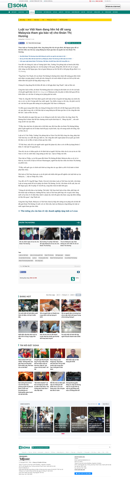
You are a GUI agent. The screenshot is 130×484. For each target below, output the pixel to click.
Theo (50, 266)
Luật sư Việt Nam (23, 255)
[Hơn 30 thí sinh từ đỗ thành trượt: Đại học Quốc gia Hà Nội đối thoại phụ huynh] (49, 327)
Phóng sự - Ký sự (52, 19)
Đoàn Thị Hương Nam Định (26, 260)
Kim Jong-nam (42, 92)
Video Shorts (25, 404)
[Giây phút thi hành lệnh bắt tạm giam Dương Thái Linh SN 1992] (62, 419)
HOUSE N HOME (24, 1)
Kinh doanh (39, 12)
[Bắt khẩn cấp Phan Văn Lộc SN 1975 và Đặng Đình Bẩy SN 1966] (28, 419)
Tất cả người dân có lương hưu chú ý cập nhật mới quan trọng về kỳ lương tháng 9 (71, 315)
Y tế (43, 19)
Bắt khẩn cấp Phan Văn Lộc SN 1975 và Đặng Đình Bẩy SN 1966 (28, 425)
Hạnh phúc (21, 12)
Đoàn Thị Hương (27, 223)
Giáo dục (36, 19)
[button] (63, 433)
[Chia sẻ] (21, 43)
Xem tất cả (105, 404)
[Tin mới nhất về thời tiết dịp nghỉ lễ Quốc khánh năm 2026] (71, 327)
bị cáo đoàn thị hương (24, 258)
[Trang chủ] (17, 6)
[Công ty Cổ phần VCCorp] (42, 458)
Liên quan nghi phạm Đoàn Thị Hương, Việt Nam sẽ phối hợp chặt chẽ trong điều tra (45, 61)
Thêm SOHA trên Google (34, 43)
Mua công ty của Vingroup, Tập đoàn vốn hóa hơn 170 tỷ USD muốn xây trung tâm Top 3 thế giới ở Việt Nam (57, 364)
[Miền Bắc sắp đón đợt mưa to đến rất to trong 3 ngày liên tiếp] (28, 327)
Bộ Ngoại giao (59, 255)
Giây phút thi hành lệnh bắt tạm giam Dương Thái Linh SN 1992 (62, 425)
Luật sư (34, 258)
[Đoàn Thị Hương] (78, 223)
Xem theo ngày (50, 295)
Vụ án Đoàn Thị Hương (71, 258)
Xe (102, 12)
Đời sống (115, 12)
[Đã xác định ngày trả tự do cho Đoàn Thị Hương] (29, 234)
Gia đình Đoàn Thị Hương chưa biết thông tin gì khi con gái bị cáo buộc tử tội (43, 56)
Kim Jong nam (39, 260)
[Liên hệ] (78, 272)
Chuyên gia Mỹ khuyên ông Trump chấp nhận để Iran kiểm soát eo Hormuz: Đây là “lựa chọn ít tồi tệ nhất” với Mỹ (41, 364)
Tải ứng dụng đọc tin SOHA (41, 447)
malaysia (67, 255)
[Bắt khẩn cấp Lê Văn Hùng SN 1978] (73, 353)
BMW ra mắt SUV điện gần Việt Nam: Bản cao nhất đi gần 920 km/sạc (96, 425)
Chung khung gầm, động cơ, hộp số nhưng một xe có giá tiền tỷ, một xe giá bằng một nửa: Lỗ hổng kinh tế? (73, 386)
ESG (27, 12)
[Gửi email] (66, 43)
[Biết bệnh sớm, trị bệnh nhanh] (113, 6)
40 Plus (55, 12)
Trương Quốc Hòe (43, 258)
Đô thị (29, 19)
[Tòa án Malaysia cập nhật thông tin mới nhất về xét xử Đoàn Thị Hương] (70, 234)
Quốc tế (61, 12)
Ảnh (103, 452)
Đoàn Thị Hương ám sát (56, 258)
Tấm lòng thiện (63, 19)
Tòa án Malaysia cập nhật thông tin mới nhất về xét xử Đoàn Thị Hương (70, 243)
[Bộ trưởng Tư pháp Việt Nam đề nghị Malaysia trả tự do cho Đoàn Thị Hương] (50, 234)
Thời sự (32, 12)
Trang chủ (24, 452)
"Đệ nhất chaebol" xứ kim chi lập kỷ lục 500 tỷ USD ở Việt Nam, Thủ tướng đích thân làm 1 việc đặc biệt (41, 386)
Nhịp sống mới (75, 12)
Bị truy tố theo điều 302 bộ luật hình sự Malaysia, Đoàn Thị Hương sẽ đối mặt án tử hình (46, 58)
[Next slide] (107, 420)
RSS (107, 452)
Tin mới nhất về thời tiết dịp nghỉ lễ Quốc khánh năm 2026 (70, 335)
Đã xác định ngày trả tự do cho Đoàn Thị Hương (29, 242)
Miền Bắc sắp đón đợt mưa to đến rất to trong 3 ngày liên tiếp (27, 336)
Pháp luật (89, 12)
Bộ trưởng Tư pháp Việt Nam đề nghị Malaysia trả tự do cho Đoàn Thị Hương (49, 243)
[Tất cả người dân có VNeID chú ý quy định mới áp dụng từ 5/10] (49, 305)
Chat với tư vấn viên (84, 473)
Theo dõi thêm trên (92, 404)
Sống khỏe (97, 12)
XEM (78, 295)
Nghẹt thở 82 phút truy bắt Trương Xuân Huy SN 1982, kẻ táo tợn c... (45, 425)
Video (99, 452)
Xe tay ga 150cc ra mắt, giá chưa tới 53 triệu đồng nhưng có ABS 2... (79, 425)
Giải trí (83, 12)
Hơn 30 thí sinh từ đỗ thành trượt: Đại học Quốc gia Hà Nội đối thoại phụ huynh (49, 336)
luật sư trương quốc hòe (36, 255)
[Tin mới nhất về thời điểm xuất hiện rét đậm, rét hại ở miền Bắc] (28, 305)
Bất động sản (47, 12)
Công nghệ (108, 12)
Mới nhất (14, 12)
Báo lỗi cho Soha (76, 43)
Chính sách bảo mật (80, 469)
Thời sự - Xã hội (32, 452)
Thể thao (67, 12)
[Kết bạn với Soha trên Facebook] (73, 279)
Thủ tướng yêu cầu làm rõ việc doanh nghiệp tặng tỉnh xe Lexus (49, 211)
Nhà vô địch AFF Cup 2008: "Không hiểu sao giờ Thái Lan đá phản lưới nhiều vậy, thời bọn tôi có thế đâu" (25, 363)
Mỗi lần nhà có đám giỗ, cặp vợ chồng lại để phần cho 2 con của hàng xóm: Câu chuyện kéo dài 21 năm (57, 386)
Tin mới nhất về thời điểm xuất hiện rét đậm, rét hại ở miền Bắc (28, 315)
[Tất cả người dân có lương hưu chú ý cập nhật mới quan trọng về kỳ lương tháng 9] (71, 305)
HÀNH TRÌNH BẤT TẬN (36, 1)
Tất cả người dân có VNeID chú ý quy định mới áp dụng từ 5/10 (49, 315)
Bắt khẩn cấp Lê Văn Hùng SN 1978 (72, 360)
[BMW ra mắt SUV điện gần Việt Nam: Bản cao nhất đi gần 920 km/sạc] (96, 419)
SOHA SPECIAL (49, 1)
